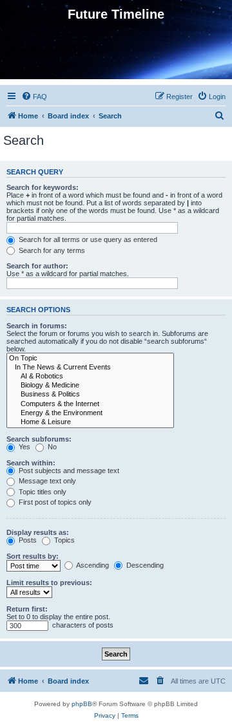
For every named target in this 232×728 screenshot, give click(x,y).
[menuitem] (34, 96)
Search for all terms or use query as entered (87, 239)
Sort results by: (32, 556)
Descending (144, 565)
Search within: (30, 463)
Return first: (27, 609)
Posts (27, 540)
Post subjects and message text (68, 470)
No (51, 447)
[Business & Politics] (90, 394)
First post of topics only (54, 502)
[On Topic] (90, 358)
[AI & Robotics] (90, 376)
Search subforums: (39, 439)
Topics (63, 540)
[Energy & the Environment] (90, 413)
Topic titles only (41, 492)
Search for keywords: (42, 187)
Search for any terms (51, 250)
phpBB (82, 703)
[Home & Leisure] (90, 422)
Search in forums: (36, 326)
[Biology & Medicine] (90, 385)
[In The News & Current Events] (90, 367)
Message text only (46, 481)
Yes (23, 447)
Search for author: (37, 266)
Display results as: (37, 532)
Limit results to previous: (49, 582)
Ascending (92, 565)
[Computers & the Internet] (90, 404)
